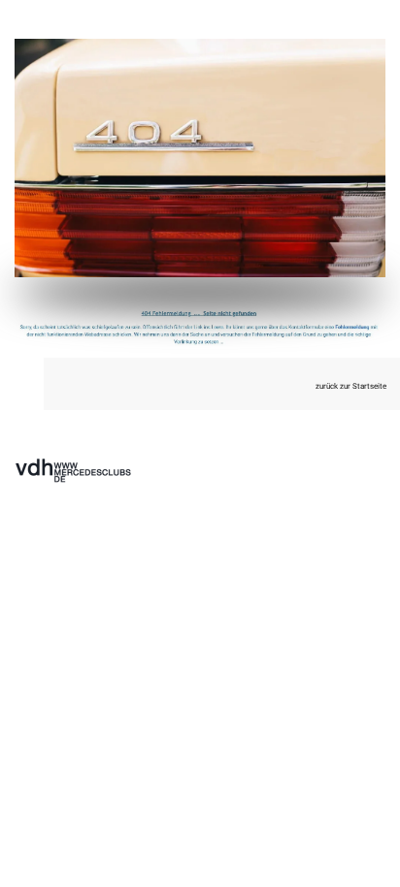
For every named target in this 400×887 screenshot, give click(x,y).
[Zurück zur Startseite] (200, 158)
